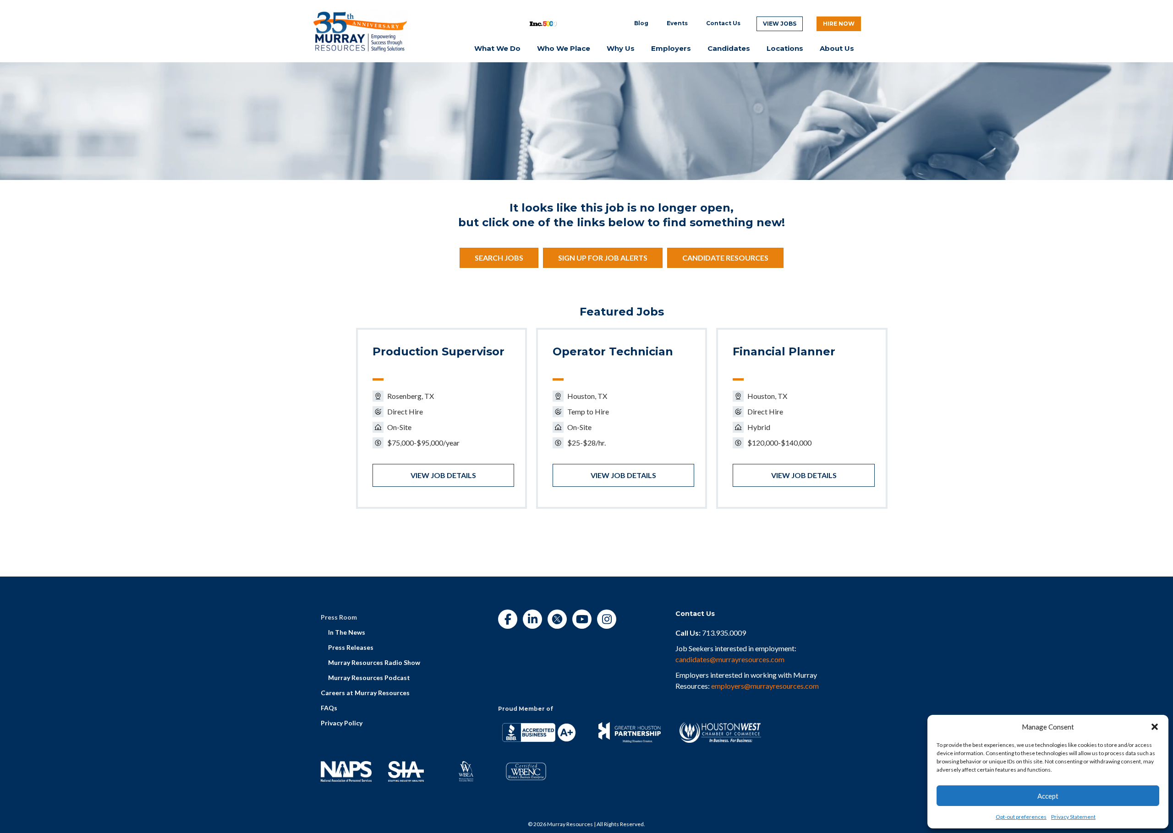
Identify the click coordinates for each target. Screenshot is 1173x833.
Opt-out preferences (1021, 816)
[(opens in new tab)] (360, 30)
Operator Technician (613, 351)
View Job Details (443, 475)
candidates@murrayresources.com (729, 659)
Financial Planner (784, 351)
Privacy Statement (1073, 816)
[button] (1154, 726)
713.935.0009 (724, 632)
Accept (1047, 796)
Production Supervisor (438, 351)
